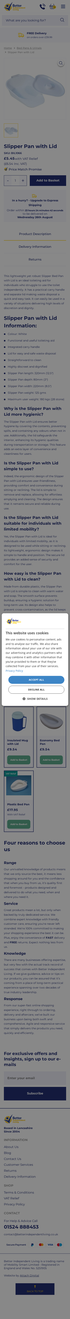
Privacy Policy (14, 671)
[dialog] (35, 659)
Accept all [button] (36, 679)
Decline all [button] (36, 689)
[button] (35, 699)
